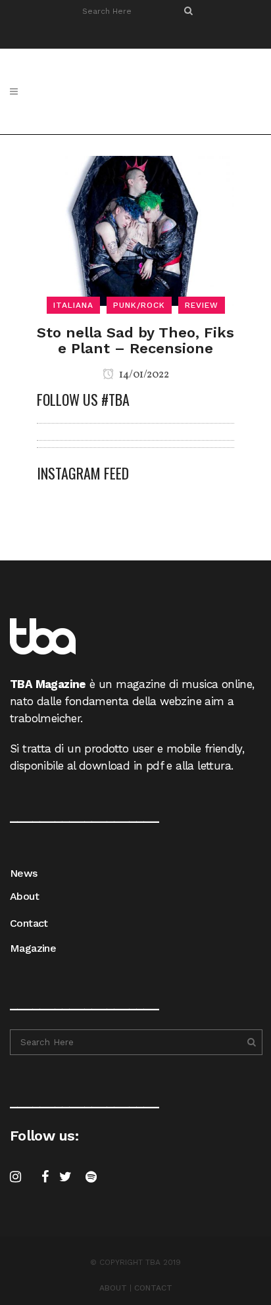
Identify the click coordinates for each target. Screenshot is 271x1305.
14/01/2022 (143, 375)
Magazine (33, 948)
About (24, 896)
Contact (29, 923)
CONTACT (153, 1288)
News (23, 873)
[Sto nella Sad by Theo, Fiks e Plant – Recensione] (135, 229)
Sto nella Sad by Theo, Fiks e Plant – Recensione (135, 340)
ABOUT (113, 1288)
